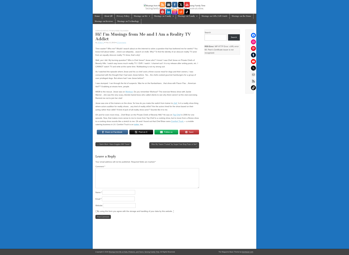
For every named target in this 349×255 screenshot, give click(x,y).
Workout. (129, 92)
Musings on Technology (128, 21)
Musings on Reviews (104, 21)
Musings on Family (162, 16)
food (117, 31)
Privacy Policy (123, 16)
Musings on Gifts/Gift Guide (215, 16)
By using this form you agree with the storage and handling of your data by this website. (135, 211)
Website (98, 205)
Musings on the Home (241, 16)
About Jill (108, 16)
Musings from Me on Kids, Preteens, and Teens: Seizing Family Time (134, 252)
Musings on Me (141, 16)
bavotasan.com (247, 252)
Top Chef (177, 115)
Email (98, 199)
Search (208, 32)
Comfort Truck (177, 121)
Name (98, 192)
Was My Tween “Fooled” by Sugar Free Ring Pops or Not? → (174, 145)
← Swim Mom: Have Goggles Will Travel (113, 144)
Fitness (112, 31)
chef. (175, 103)
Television (124, 31)
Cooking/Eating (101, 31)
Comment (100, 166)
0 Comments (121, 42)
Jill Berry (100, 42)
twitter (136, 124)
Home (97, 16)
